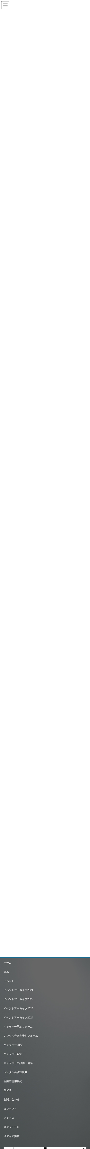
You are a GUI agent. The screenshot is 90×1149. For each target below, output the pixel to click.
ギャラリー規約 (13, 1053)
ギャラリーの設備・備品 (18, 1063)
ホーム (8, 962)
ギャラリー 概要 (13, 1044)
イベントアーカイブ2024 (18, 1017)
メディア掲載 (11, 1136)
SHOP (7, 1090)
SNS (6, 971)
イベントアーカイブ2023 (18, 1008)
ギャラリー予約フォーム (18, 1026)
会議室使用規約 (13, 1081)
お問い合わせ (11, 1099)
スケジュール (11, 1127)
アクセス (9, 1117)
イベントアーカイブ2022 (18, 999)
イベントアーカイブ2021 (18, 990)
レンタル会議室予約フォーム (21, 1035)
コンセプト (10, 1108)
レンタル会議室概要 (15, 1072)
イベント (9, 980)
